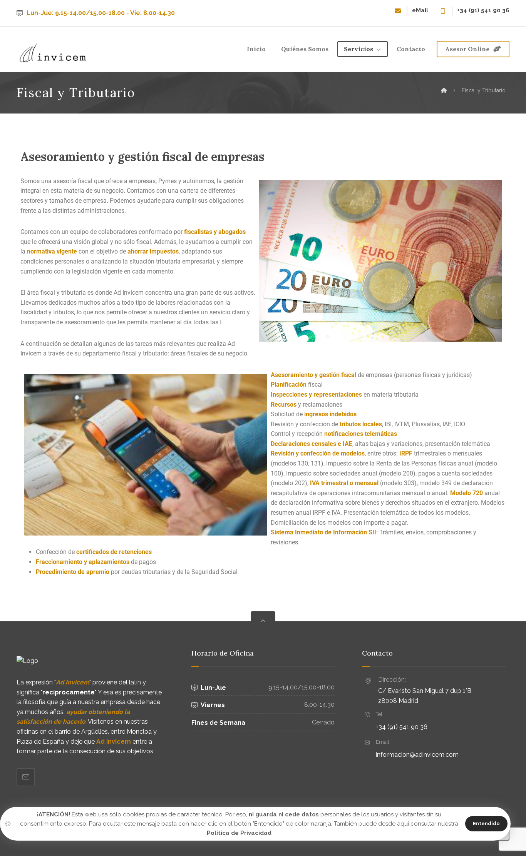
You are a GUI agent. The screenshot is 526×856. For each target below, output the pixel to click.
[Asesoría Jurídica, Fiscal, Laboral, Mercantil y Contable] (53, 53)
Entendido (486, 823)
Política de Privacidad (239, 832)
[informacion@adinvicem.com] (26, 777)
